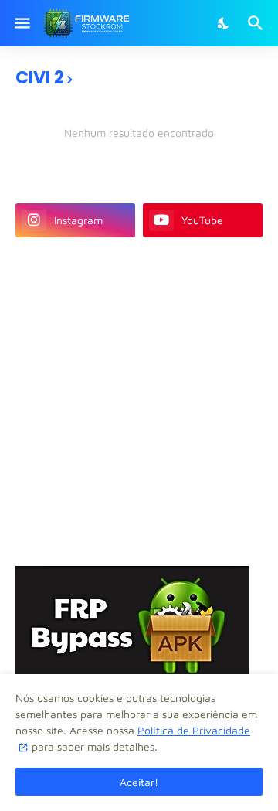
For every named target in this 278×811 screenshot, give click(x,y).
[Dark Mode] (224, 23)
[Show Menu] (21, 23)
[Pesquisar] (257, 23)
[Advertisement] (139, 400)
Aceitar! (139, 782)
